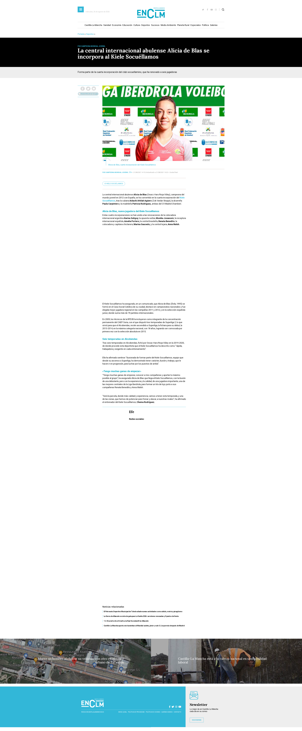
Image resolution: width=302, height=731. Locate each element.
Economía (116, 25)
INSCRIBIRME (196, 720)
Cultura (136, 25)
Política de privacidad (136, 712)
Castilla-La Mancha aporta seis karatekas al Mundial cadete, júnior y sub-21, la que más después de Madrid (144, 626)
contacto (177, 712)
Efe (130, 172)
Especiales (196, 25)
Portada (81, 34)
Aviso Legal (122, 712)
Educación (127, 25)
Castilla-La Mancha (93, 25)
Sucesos (155, 25)
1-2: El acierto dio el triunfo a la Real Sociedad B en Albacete (126, 621)
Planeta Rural (183, 25)
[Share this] (82, 89)
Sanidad (107, 25)
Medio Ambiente (168, 25)
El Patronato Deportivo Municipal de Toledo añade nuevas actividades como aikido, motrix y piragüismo (143, 611)
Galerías (214, 25)
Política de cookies (153, 712)
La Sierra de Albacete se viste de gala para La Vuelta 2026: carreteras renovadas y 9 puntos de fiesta (141, 616)
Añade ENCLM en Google (89, 94)
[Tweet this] (88, 89)
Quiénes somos (166, 712)
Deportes (145, 25)
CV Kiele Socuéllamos (113, 184)
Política (205, 25)
